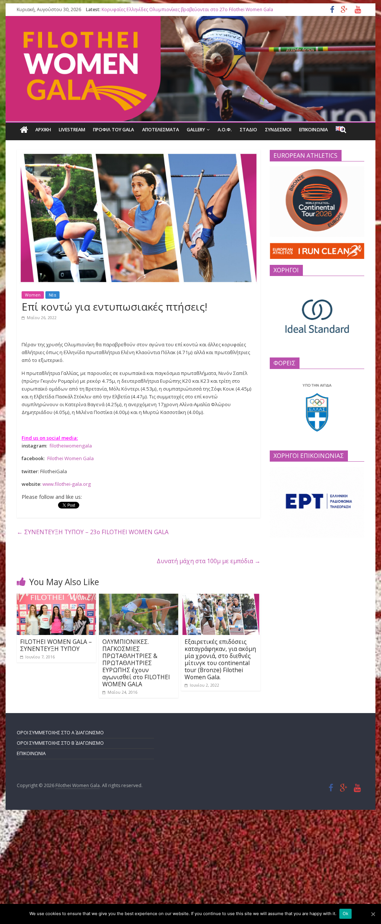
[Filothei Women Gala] (24, 130)
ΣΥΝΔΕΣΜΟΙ (278, 129)
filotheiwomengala (70, 445)
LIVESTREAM (72, 129)
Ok (345, 913)
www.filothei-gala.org (67, 484)
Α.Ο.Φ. (225, 129)
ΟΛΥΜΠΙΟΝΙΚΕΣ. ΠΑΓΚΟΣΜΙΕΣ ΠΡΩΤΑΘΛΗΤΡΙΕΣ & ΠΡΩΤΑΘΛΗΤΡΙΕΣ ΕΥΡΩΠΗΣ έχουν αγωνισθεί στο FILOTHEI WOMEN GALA (136, 663)
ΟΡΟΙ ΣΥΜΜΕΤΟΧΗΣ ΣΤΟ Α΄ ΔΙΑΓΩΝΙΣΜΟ (60, 732)
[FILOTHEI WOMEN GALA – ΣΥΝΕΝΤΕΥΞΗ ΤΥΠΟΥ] (56, 597)
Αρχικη (43, 129)
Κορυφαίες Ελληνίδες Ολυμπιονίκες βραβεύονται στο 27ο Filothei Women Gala (187, 9)
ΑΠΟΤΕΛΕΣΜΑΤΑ (160, 129)
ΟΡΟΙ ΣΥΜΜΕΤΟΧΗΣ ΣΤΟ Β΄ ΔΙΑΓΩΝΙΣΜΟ (60, 743)
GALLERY (196, 129)
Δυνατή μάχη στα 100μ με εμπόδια (208, 561)
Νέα (52, 295)
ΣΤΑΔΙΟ (248, 129)
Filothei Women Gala (70, 458)
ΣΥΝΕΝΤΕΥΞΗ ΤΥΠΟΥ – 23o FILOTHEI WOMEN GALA (93, 532)
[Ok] (372, 914)
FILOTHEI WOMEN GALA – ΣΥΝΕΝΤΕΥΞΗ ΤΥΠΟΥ (56, 645)
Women (33, 295)
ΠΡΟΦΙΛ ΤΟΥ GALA (113, 129)
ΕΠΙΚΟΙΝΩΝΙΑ (313, 129)
